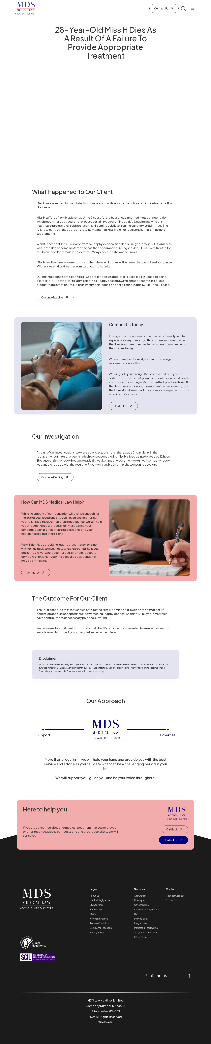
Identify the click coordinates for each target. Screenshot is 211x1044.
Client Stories (97, 904)
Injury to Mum (141, 923)
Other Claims (140, 936)
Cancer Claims (141, 904)
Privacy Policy (97, 932)
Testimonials (96, 909)
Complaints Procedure (101, 927)
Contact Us (172, 900)
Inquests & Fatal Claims (146, 927)
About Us (94, 895)
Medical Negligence (100, 900)
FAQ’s (93, 914)
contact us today (96, 671)
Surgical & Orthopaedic (146, 932)
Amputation (140, 895)
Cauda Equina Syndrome (146, 909)
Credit (108, 1022)
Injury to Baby (141, 918)
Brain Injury (139, 900)
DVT (136, 914)
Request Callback (175, 895)
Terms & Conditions (99, 923)
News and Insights (99, 918)
